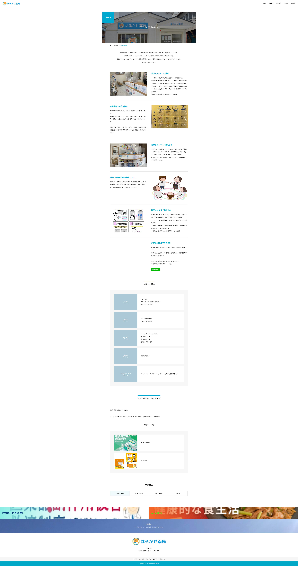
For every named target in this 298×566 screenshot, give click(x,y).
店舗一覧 (278, 3)
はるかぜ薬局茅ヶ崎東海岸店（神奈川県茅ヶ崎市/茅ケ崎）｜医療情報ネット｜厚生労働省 (135, 416)
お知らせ (286, 3)
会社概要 (271, 3)
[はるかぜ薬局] (11, 3)
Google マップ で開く (147, 304)
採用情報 (293, 3)
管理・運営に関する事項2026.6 (119, 410)
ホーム (264, 3)
